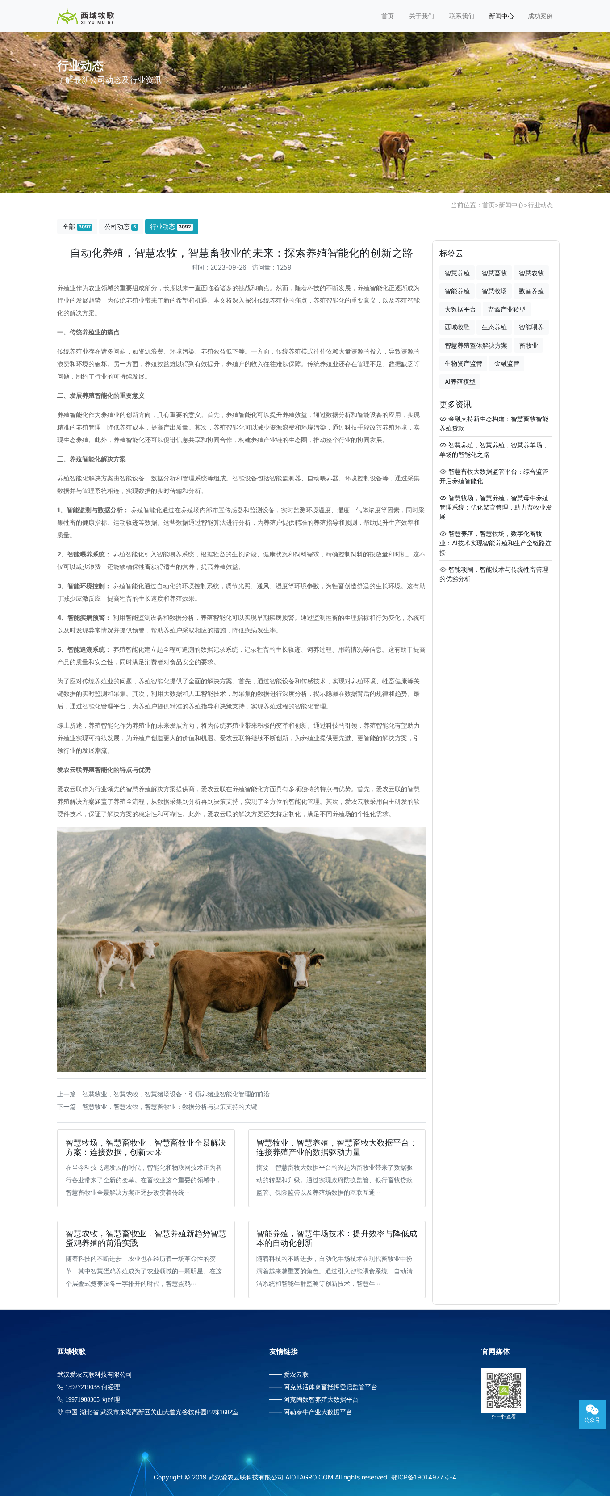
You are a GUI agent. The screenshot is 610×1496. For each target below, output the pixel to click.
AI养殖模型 (460, 381)
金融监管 (506, 363)
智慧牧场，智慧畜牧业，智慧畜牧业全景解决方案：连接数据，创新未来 (146, 1147)
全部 (77, 226)
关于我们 (421, 16)
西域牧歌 (457, 327)
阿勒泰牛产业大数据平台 (318, 1412)
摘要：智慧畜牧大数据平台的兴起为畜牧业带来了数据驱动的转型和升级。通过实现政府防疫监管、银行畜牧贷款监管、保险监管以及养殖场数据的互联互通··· (334, 1179)
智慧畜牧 (494, 273)
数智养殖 (531, 291)
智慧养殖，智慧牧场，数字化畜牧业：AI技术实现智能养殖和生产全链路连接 (495, 543)
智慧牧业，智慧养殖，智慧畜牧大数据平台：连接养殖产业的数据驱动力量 (336, 1147)
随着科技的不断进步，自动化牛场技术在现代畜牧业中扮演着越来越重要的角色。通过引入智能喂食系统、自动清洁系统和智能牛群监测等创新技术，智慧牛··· (334, 1271)
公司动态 (120, 226)
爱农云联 (296, 1374)
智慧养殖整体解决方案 (476, 345)
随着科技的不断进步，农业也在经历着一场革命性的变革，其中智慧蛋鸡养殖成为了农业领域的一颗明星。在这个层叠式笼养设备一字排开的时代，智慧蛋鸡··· (144, 1271)
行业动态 (540, 205)
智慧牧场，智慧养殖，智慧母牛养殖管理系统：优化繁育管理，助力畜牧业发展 (495, 507)
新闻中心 (501, 16)
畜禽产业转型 (507, 309)
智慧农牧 (531, 273)
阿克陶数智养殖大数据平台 (321, 1399)
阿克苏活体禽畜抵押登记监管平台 (330, 1387)
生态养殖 (494, 327)
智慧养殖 (457, 273)
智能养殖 (457, 291)
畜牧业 (528, 345)
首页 (387, 16)
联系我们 (461, 16)
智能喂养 (531, 327)
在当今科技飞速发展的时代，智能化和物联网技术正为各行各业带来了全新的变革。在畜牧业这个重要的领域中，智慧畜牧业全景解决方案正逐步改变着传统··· (144, 1179)
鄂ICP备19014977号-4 (423, 1477)
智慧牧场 (494, 291)
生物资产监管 (463, 363)
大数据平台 (460, 309)
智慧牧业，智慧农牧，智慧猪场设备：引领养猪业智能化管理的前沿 (176, 1094)
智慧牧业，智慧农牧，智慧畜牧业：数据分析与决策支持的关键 (169, 1106)
